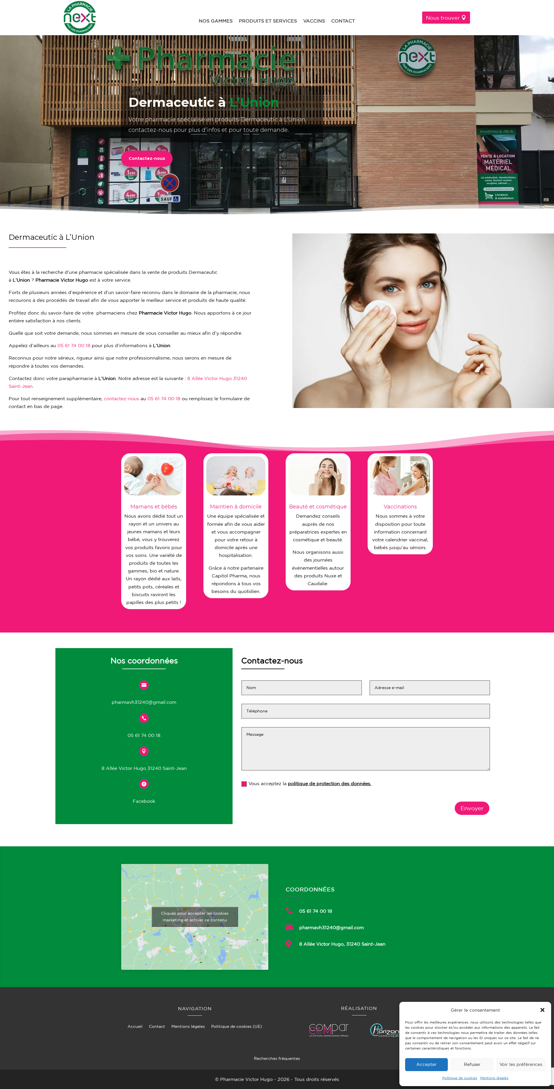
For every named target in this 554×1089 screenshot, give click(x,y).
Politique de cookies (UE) (236, 1026)
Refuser (472, 1064)
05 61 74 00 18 (73, 345)
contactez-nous (121, 398)
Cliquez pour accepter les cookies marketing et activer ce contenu (195, 916)
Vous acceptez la (309, 783)
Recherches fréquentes (277, 1058)
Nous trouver (443, 17)
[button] (542, 1010)
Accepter (426, 1064)
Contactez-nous (147, 158)
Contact (343, 21)
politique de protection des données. (329, 783)
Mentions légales (494, 1078)
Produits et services (268, 21)
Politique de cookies (459, 1078)
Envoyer (472, 808)
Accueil (135, 1026)
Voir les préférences (520, 1064)
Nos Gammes (216, 21)
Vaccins (314, 21)
